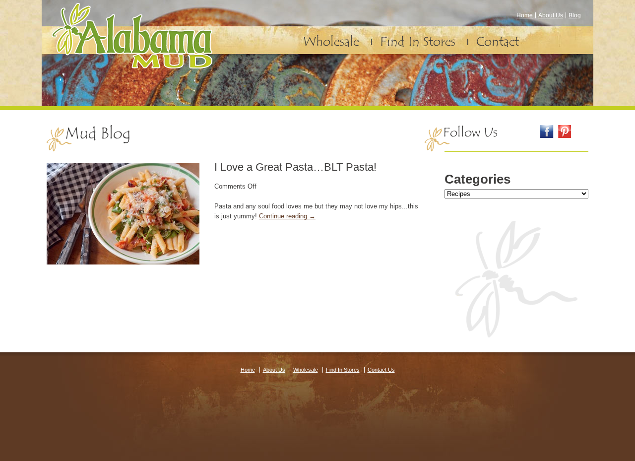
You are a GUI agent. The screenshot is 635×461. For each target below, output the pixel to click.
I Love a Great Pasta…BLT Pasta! (295, 167)
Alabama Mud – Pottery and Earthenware (132, 35)
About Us (550, 15)
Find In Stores (417, 41)
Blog (575, 15)
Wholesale (331, 41)
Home (524, 15)
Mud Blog (97, 133)
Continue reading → (287, 216)
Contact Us (381, 370)
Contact (497, 41)
